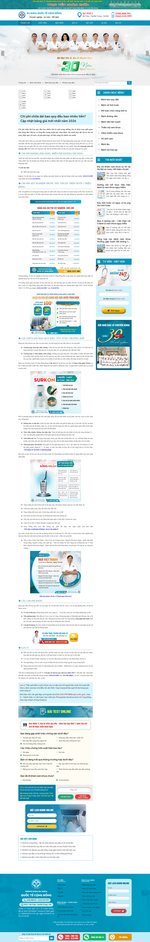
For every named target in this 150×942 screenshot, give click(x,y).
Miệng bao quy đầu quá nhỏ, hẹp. (35, 769)
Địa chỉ (118, 23)
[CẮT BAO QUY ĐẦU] (20, 94)
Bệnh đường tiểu (109, 116)
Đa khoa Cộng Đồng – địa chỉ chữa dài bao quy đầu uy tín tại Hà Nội (47, 843)
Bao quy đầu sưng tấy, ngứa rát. (35, 741)
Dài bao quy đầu (68, 83)
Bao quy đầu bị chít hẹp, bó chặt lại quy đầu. (72, 765)
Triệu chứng (112, 902)
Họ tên (110, 888)
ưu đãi (104, 23)
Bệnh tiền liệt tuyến (111, 122)
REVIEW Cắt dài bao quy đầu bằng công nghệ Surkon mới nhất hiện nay (48, 850)
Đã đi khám (27, 780)
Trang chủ (25, 23)
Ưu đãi (60, 892)
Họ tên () (114, 290)
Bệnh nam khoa (35, 83)
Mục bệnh (59, 23)
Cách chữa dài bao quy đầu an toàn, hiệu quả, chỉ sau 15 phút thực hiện (49, 847)
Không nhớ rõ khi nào (31, 755)
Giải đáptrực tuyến (83, 797)
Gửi (51, 938)
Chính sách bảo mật (65, 911)
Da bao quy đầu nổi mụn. (32, 738)
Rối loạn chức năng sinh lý (114, 110)
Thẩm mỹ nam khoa (110, 127)
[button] (129, 83)
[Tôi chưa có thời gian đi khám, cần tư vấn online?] (41, 529)
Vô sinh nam (107, 138)
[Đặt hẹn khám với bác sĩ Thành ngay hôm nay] (56, 596)
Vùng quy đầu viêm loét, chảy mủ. (71, 738)
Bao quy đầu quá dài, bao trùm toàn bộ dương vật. (36, 765)
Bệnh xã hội (87, 915)
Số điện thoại (112, 895)
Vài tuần (62, 752)
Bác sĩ (74, 23)
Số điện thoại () (113, 299)
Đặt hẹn (89, 23)
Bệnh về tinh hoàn (110, 105)
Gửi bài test (66, 797)
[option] (75, 53)
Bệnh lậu (105, 144)
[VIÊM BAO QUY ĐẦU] (20, 105)
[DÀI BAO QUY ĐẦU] (45, 94)
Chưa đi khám (64, 780)
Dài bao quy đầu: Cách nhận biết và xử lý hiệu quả (40, 857)
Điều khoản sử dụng (65, 907)
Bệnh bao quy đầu (51, 83)
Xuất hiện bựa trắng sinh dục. (70, 741)
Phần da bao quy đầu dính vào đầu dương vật (73, 770)
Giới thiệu (42, 23)
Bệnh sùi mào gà (109, 150)
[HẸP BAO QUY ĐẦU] (71, 94)
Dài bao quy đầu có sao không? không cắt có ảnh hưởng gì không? (47, 854)
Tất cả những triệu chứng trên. (34, 744)
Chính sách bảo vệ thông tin (67, 915)
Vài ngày (26, 752)
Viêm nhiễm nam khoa (112, 133)
